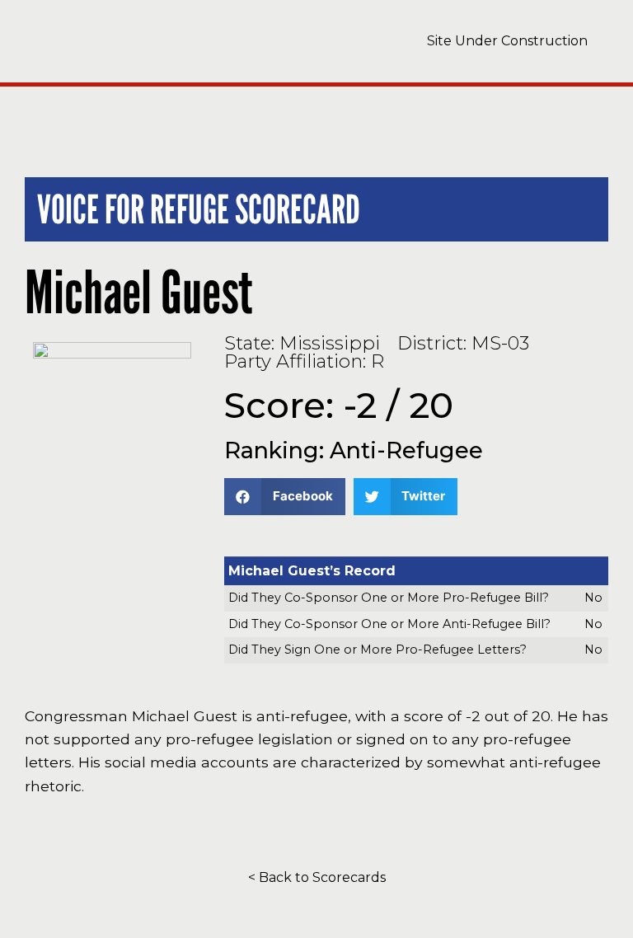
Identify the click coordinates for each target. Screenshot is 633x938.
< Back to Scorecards (317, 877)
